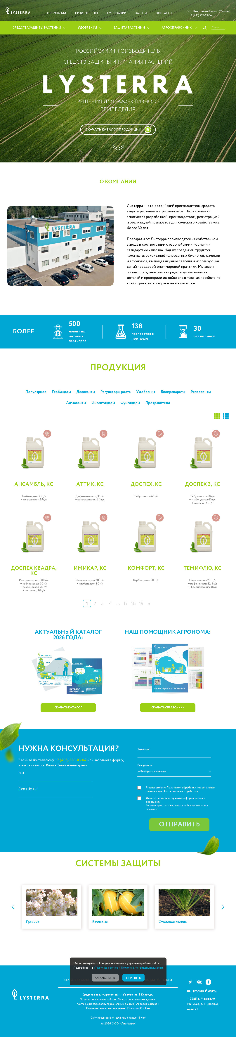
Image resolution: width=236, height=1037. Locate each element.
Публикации (116, 13)
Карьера (141, 13)
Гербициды (61, 392)
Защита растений (129, 28)
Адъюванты (76, 403)
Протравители (157, 403)
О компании (56, 13)
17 (126, 603)
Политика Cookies (138, 1008)
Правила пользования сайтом (98, 1000)
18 (133, 603)
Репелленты (201, 392)
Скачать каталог (68, 708)
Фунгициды (130, 403)
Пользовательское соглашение (105, 1008)
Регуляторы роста (115, 392)
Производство (86, 13)
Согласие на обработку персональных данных (105, 1004)
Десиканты (85, 392)
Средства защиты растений (37, 28)
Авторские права (146, 1004)
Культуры (147, 995)
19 (141, 603)
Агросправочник (177, 28)
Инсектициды (103, 403)
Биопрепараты (173, 392)
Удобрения (87, 28)
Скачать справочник (167, 708)
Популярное (35, 392)
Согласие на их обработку (181, 791)
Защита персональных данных (137, 1000)
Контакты (164, 13)
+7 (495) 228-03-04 (70, 760)
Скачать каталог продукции (113, 129)
